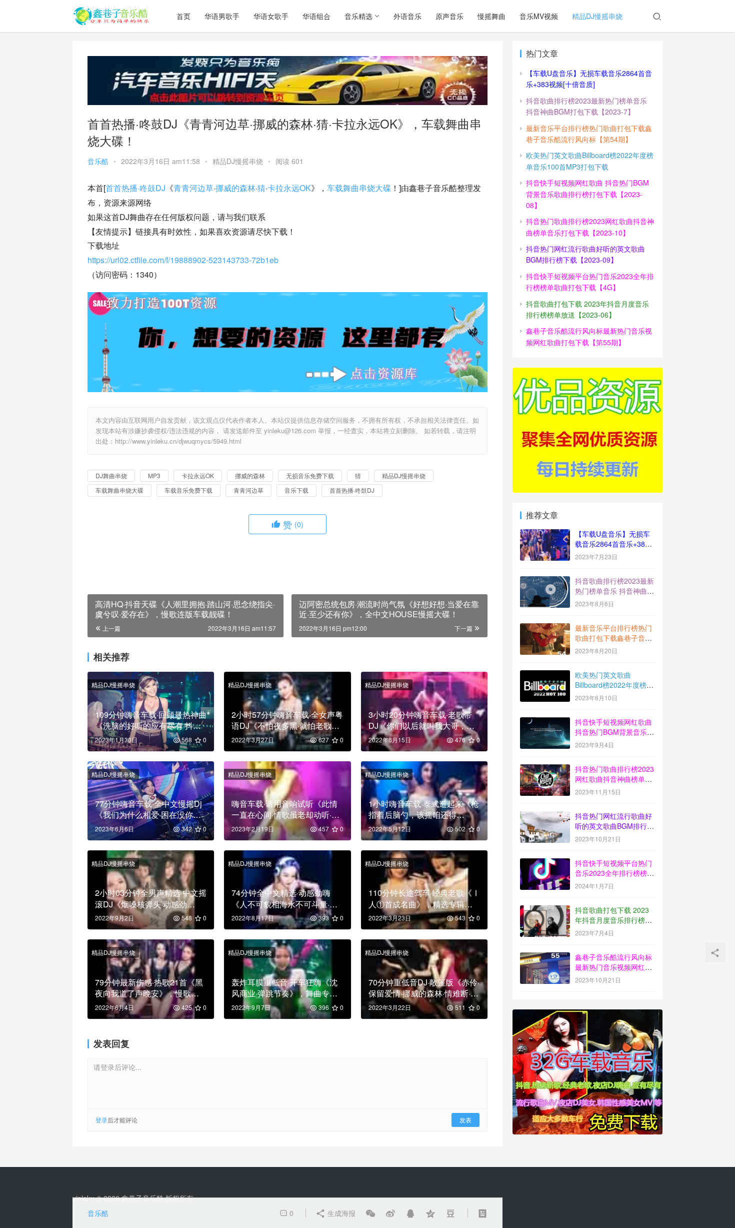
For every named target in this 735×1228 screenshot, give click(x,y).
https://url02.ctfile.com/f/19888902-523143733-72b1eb (183, 260)
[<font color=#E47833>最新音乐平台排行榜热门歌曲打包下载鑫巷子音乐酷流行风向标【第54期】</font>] (545, 629)
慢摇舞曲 (492, 16)
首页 (183, 16)
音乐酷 (98, 161)
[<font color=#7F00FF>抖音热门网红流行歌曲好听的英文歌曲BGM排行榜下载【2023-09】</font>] (545, 817)
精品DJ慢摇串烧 (597, 16)
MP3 (154, 475)
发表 (466, 1119)
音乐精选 (358, 16)
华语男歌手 (222, 16)
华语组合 (316, 16)
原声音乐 (450, 16)
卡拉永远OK (289, 188)
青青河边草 (194, 188)
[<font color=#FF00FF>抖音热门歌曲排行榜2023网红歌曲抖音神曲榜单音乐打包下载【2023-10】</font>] (545, 770)
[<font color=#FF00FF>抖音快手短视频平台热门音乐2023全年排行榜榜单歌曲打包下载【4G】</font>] (545, 864)
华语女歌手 (271, 16)
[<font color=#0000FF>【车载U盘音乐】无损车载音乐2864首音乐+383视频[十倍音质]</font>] (545, 535)
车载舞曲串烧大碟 (359, 188)
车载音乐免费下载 (188, 490)
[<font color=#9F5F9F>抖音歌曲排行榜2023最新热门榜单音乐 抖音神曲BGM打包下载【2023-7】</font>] (545, 582)
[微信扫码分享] (371, 1213)
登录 (102, 1119)
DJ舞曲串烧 (111, 475)
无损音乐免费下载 (310, 475)
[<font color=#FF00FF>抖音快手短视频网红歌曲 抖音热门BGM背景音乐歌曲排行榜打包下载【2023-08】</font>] (545, 723)
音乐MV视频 (539, 16)
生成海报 (341, 1213)
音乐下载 (296, 490)
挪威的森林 (236, 188)
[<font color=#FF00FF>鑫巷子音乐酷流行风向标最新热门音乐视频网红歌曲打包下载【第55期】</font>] (545, 958)
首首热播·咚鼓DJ (136, 188)
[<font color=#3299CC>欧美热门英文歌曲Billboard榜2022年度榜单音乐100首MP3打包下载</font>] (545, 676)
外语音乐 (408, 16)
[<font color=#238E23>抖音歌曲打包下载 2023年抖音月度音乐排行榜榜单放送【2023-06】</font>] (545, 911)
